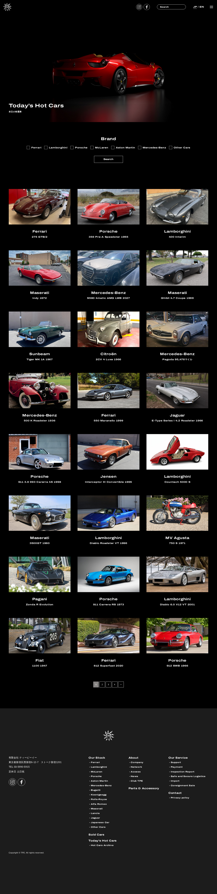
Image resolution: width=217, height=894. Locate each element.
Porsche (96, 776)
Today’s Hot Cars (102, 841)
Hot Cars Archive (102, 845)
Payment (177, 766)
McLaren (96, 771)
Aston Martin (99, 780)
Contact (175, 793)
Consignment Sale (183, 785)
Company (137, 762)
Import (175, 780)
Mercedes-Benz (101, 785)
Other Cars (98, 827)
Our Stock (96, 758)
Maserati (97, 808)
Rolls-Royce (99, 799)
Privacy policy (180, 797)
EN (202, 7)
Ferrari (95, 762)
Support (176, 762)
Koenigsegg (98, 794)
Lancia (95, 813)
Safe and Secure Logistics (188, 776)
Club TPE (137, 780)
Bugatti (96, 790)
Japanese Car (100, 822)
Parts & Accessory (144, 788)
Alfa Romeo (99, 804)
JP (195, 7)
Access (136, 771)
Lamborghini (99, 766)
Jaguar (95, 817)
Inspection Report (182, 771)
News (134, 776)
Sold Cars (96, 835)
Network (136, 766)
